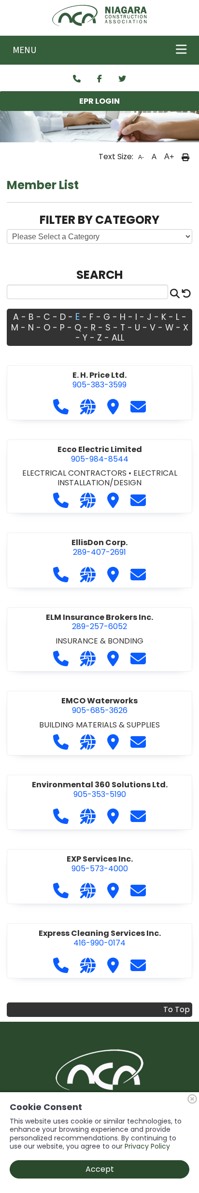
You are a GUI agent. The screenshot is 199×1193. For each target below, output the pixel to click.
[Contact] (77, 79)
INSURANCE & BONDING (99, 640)
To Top (176, 1009)
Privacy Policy (147, 1146)
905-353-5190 (100, 789)
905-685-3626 (99, 705)
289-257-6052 (99, 622)
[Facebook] (99, 79)
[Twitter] (122, 79)
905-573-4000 (100, 863)
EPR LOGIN (99, 101)
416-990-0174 (100, 938)
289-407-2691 (99, 547)
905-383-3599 (99, 380)
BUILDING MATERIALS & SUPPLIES (99, 724)
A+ (169, 156)
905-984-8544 (99, 454)
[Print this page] (185, 157)
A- (141, 157)
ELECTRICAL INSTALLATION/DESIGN (117, 477)
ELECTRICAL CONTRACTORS (75, 473)
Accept (99, 1169)
